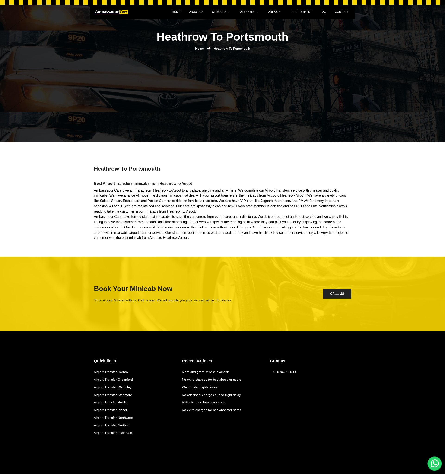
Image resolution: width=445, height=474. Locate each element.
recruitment (302, 11)
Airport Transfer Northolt (111, 425)
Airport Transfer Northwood (114, 417)
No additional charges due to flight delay (211, 395)
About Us (196, 11)
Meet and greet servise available (206, 372)
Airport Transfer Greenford (113, 379)
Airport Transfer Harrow (111, 372)
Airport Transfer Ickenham (113, 433)
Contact (341, 11)
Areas (273, 11)
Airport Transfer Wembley (112, 387)
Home (176, 11)
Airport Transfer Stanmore (113, 395)
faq (323, 11)
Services (219, 11)
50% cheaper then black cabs (203, 402)
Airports (247, 11)
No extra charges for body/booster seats (211, 379)
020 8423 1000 (284, 372)
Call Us (337, 293)
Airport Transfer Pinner (110, 410)
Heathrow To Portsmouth (232, 48)
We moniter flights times (199, 387)
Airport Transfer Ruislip (110, 402)
